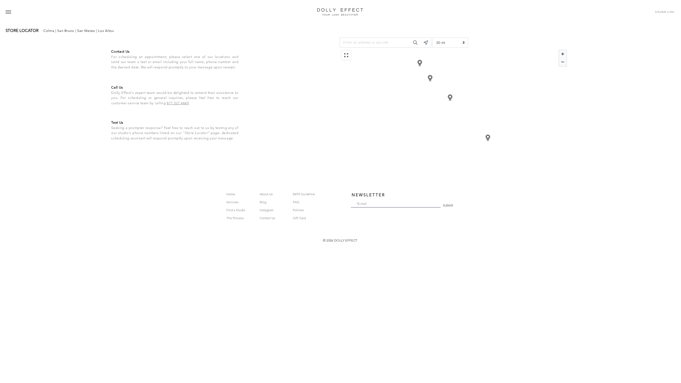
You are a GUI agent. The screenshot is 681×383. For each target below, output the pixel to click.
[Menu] (8, 12)
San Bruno (65, 31)
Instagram (266, 210)
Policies (298, 210)
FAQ (296, 202)
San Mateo (86, 31)
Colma (48, 31)
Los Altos (105, 31)
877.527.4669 (178, 103)
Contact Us (267, 218)
